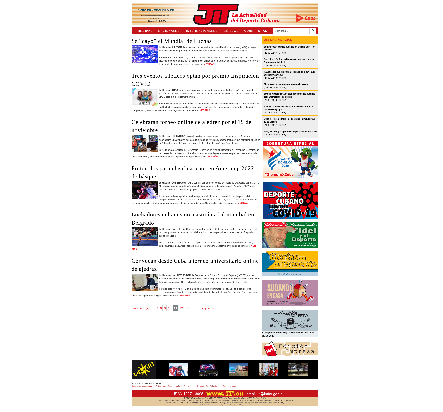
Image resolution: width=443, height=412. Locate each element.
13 (187, 308)
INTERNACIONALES (202, 31)
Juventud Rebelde (146, 386)
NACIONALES (169, 31)
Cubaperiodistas (229, 386)
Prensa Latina (189, 386)
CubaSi (209, 386)
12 (181, 308)
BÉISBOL (231, 31)
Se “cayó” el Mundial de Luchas (172, 41)
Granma (135, 386)
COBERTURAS (255, 31)
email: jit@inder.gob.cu (265, 393)
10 (169, 308)
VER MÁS (209, 64)
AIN (180, 386)
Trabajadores (161, 386)
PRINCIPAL (143, 31)
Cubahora (217, 386)
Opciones (200, 386)
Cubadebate (173, 386)
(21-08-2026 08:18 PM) (286, 86)
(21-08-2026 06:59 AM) (289, 96)
